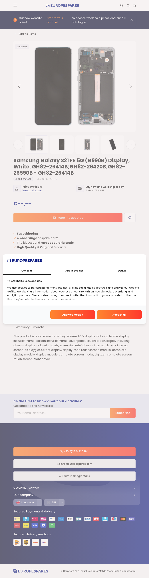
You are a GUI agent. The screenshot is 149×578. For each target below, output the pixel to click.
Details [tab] (122, 270)
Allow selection (72, 314)
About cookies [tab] (74, 270)
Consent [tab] (26, 270)
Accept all (119, 314)
